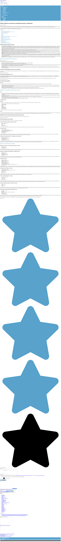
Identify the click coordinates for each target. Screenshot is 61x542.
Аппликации (3, 495)
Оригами (3, 504)
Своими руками (4, 17)
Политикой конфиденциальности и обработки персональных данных (24, 475)
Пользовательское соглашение (5, 537)
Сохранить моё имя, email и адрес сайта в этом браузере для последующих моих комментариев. (12, 476)
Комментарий (2, 474)
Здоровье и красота (4, 500)
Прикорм (4, 13)
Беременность (4, 8)
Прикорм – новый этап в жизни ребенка (5, 525)
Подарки (3, 505)
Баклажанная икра (4, 41)
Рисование (4, 18)
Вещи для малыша (5, 15)
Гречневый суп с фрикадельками (6, 38)
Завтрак (3, 33)
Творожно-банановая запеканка (5, 42)
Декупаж (3, 499)
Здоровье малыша (4, 7)
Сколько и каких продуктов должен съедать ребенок (8, 31)
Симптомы (4, 9)
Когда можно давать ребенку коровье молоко (5, 536)
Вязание (4, 20)
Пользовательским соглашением (40, 475)
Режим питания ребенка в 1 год (5, 32)
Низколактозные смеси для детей (4, 491)
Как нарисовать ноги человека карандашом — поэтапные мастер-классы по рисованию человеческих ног (14, 514)
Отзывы (3, 539)
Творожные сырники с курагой (5, 37)
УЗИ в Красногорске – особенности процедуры (6, 489)
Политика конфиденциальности (5, 538)
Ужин (2, 35)
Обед (2, 34)
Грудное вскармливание (6, 12)
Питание (3, 11)
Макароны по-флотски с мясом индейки (6, 39)
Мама (2, 6)
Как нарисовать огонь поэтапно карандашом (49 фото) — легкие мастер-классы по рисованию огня (14, 515)
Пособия (3, 16)
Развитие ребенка (4, 509)
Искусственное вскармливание (5, 502)
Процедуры (4, 10)
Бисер (2, 496)
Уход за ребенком (5, 14)
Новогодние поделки (4, 503)
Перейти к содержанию (3, 0)
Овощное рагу (3, 40)
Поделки (4, 19)
